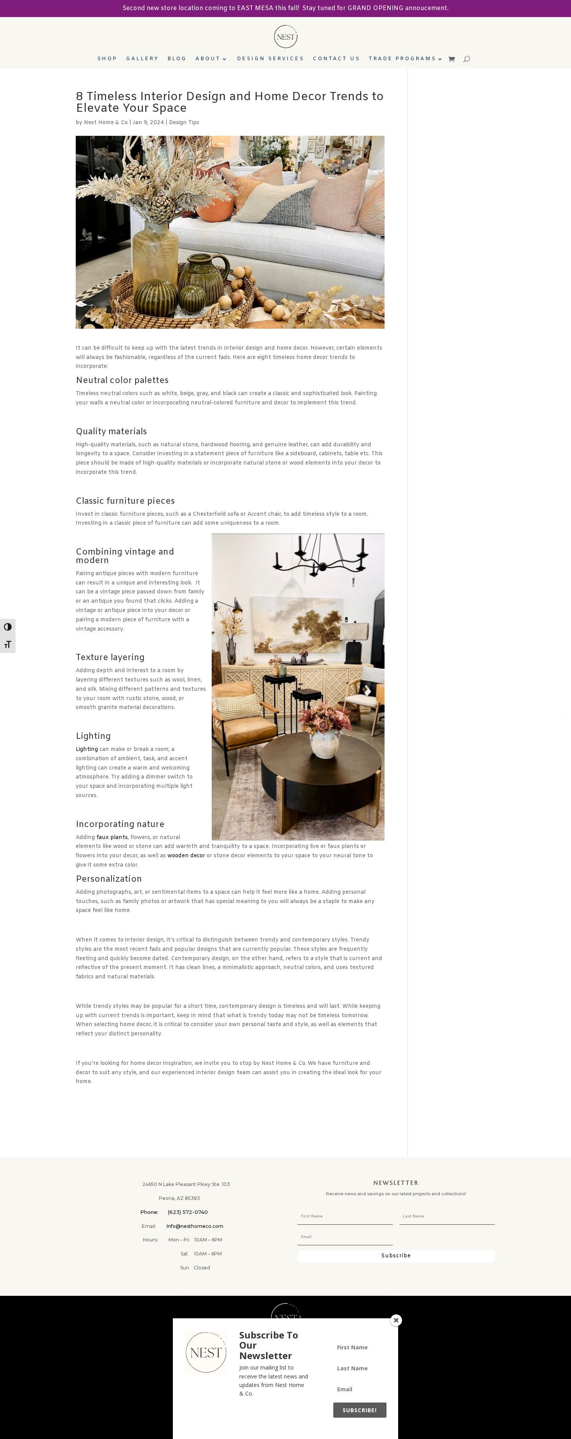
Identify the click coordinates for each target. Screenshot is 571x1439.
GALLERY (142, 59)
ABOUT (208, 59)
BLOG (177, 59)
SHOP (107, 59)
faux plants (112, 837)
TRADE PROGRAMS (402, 59)
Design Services (270, 59)
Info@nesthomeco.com (195, 1226)
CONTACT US (336, 59)
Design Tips (184, 123)
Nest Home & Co (106, 123)
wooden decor (186, 856)
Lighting (87, 749)
